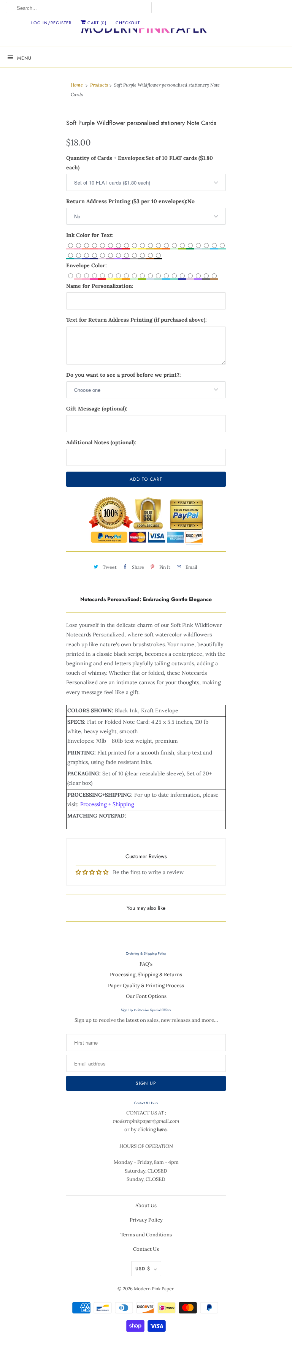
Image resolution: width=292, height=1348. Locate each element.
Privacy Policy (146, 1220)
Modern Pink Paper (153, 1288)
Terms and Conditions (146, 1234)
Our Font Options (146, 996)
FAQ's (146, 964)
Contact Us (146, 1249)
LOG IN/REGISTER (51, 23)
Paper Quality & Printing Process (146, 985)
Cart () (96, 23)
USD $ (142, 1268)
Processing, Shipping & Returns (146, 974)
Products (99, 85)
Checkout (128, 23)
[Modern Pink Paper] (146, 30)
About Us (146, 1205)
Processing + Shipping (107, 804)
